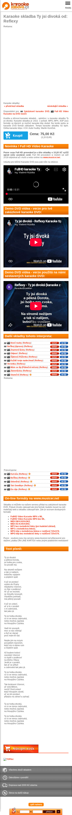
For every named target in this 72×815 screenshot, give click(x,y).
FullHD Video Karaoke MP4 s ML (26, 516)
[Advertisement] (36, 64)
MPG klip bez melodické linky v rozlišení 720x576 (34, 533)
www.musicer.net (51, 157)
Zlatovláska (16, 371)
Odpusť (14, 353)
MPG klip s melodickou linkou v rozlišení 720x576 (34, 531)
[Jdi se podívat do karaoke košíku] (20, 752)
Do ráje (14, 489)
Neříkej (14, 478)
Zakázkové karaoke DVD (36, 111)
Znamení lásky (17, 350)
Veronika (11, 364)
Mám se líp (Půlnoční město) (24, 367)
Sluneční (14, 375)
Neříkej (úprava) (15, 346)
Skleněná (15, 481)
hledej (68, 8)
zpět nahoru (36, 804)
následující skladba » (57, 106)
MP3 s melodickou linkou (22, 529)
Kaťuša (14, 474)
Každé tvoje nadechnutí (22, 360)
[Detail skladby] (54, 343)
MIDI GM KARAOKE (20, 521)
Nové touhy (16, 343)
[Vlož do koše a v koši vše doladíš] (15, 135)
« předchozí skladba (14, 106)
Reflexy (27, 343)
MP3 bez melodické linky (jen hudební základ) (32, 526)
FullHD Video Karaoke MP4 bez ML (27, 519)
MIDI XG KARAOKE (20, 524)
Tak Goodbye (16, 485)
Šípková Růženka (19, 357)
